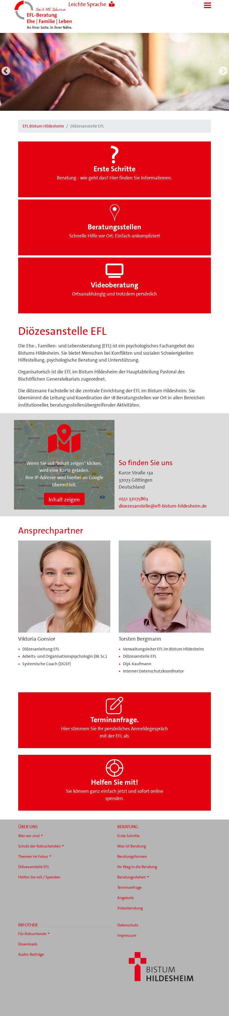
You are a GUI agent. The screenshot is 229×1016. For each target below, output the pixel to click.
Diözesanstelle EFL (33, 866)
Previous (6, 71)
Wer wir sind (29, 835)
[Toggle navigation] (207, 5)
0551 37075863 (133, 499)
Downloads (27, 944)
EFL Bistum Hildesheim (43, 126)
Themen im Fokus (33, 856)
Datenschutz (127, 925)
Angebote (125, 897)
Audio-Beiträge (31, 954)
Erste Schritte (128, 835)
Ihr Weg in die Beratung (137, 866)
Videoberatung (130, 908)
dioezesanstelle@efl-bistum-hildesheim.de (163, 506)
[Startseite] (53, 15)
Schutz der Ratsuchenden (39, 846)
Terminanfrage (129, 887)
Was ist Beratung (131, 846)
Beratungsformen (132, 856)
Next (223, 71)
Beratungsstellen (131, 877)
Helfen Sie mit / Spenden (39, 877)
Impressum (126, 935)
